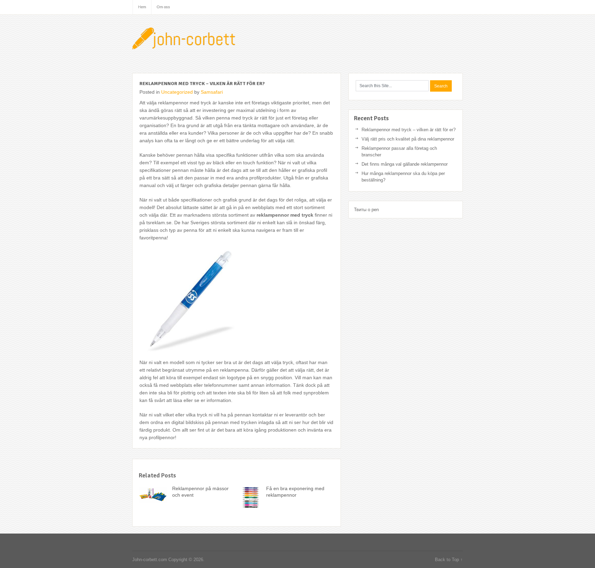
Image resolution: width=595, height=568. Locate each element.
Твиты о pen (366, 209)
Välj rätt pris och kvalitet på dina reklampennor (408, 139)
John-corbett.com (185, 40)
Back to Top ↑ (449, 559)
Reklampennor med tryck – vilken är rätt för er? (409, 129)
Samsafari (212, 92)
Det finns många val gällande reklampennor (405, 164)
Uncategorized (177, 92)
